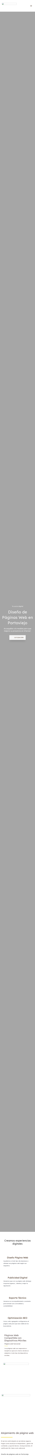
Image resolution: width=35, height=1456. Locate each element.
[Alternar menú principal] (31, 6)
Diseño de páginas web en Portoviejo (15, 1454)
